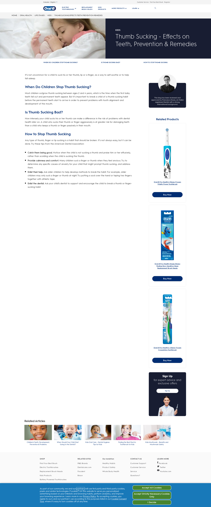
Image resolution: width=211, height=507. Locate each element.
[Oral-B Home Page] (49, 8)
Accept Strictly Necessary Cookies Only (152, 495)
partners (80, 488)
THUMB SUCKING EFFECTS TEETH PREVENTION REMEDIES (78, 15)
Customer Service (143, 2)
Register (167, 2)
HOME (14, 15)
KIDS (50, 15)
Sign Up (167, 391)
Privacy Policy (89, 496)
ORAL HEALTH (26, 15)
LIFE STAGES (40, 15)
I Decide (151, 502)
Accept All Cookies (152, 487)
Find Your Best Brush (156, 2)
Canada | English (49, 2)
